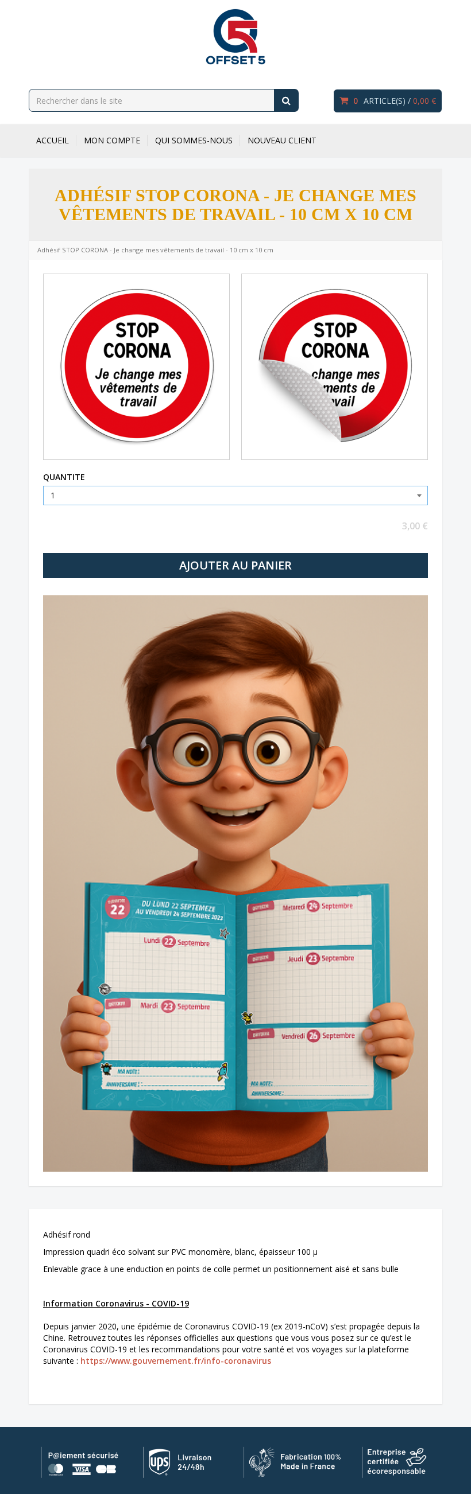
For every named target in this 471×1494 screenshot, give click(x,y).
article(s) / (394, 100)
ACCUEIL (52, 140)
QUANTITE (64, 476)
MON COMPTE (112, 140)
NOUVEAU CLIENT (282, 140)
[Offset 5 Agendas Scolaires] (235, 36)
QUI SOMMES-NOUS (194, 140)
